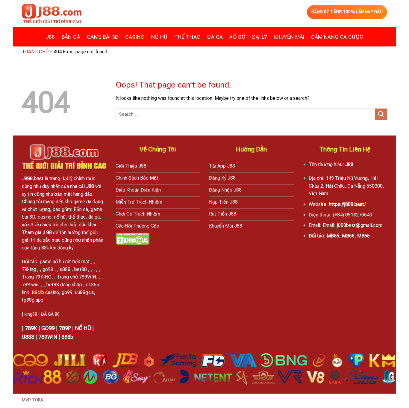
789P (65, 328)
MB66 (333, 236)
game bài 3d (103, 37)
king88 (31, 314)
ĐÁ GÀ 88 (50, 314)
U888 (28, 337)
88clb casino (45, 292)
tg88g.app (32, 300)
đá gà (215, 37)
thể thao (187, 37)
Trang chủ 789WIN (76, 277)
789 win (30, 284)
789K (31, 328)
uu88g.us (84, 292)
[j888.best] (52, 13)
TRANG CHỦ (35, 52)
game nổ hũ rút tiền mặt (65, 261)
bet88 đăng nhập (64, 284)
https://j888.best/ (347, 204)
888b (67, 337)
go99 (48, 269)
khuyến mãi (289, 37)
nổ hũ (159, 37)
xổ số (237, 37)
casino (135, 37)
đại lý (259, 37)
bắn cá (71, 37)
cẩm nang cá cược (337, 37)
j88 (50, 37)
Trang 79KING (36, 277)
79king (29, 269)
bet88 (80, 269)
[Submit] (381, 114)
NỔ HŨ (83, 328)
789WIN (47, 337)
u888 (65, 269)
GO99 (48, 328)
